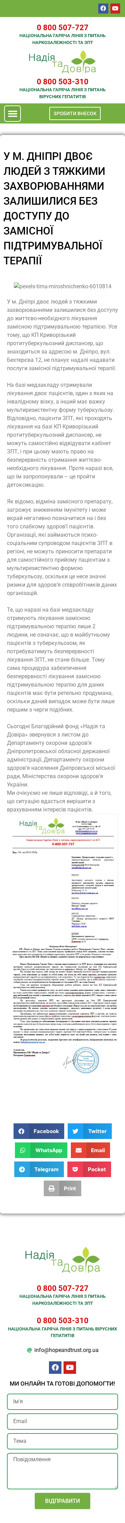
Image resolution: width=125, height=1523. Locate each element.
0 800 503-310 (63, 81)
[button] (12, 113)
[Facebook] (103, 8)
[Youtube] (115, 8)
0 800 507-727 (63, 27)
